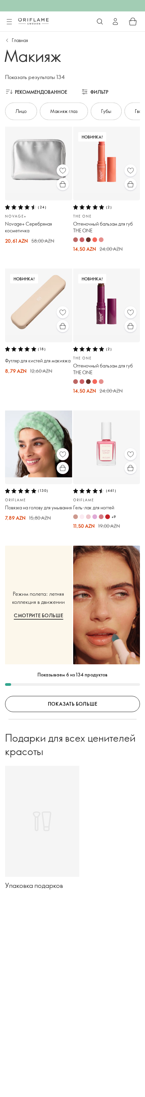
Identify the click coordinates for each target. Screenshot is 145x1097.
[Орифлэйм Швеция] (33, 21)
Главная (20, 40)
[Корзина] (133, 21)
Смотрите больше (38, 615)
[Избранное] (63, 170)
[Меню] (9, 22)
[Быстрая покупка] (63, 184)
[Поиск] (100, 21)
